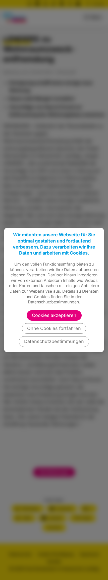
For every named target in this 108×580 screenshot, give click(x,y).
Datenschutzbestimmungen (54, 341)
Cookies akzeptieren (54, 315)
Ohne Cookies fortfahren (54, 328)
